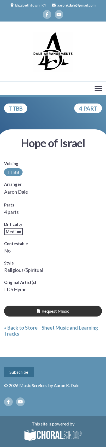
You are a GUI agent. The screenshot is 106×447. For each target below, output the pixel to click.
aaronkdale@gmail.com (76, 5)
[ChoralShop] (53, 435)
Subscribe (19, 372)
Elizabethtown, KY (30, 5)
